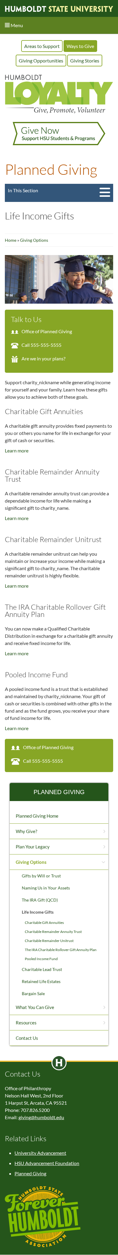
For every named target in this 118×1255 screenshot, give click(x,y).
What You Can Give (35, 1007)
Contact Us (27, 1038)
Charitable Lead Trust (42, 969)
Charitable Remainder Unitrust (49, 940)
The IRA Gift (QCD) (40, 899)
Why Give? (26, 831)
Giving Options (34, 240)
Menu (16, 25)
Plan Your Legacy (33, 846)
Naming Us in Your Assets (46, 887)
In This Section (23, 190)
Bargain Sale (33, 993)
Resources (26, 1022)
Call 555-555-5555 (41, 345)
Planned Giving (59, 792)
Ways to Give (80, 46)
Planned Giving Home (37, 816)
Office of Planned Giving (46, 331)
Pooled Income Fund (41, 958)
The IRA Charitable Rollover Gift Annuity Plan (61, 949)
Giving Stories (84, 60)
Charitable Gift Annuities (44, 922)
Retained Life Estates (41, 981)
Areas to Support (42, 46)
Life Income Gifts (38, 912)
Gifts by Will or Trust (41, 875)
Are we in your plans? (43, 358)
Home (11, 240)
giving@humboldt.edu (41, 1117)
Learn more (16, 450)
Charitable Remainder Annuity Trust (53, 931)
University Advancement (40, 1153)
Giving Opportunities (41, 60)
